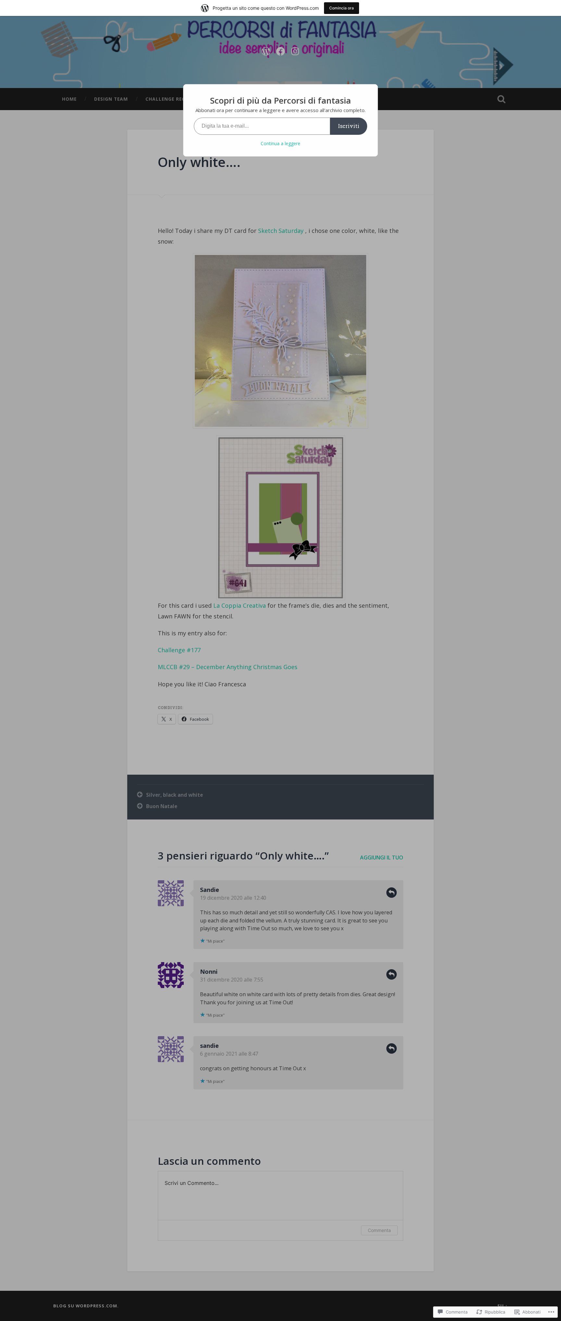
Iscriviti (348, 125)
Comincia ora (341, 8)
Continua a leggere (280, 143)
